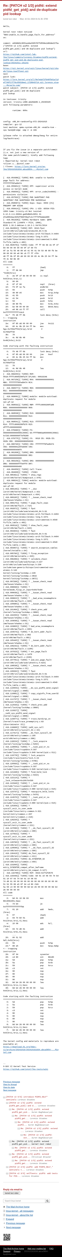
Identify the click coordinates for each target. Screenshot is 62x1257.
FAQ (51, 1248)
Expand (10, 1219)
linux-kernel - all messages (19, 1211)
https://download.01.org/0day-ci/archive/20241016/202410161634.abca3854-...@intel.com (31, 1050)
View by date (9, 1087)
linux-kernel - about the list (19, 1215)
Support (6, 1251)
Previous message (11, 1082)
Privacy (17, 1251)
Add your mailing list (37, 1248)
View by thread (10, 1084)
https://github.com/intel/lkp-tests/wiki (25, 1069)
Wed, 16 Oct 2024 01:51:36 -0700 (34, 19)
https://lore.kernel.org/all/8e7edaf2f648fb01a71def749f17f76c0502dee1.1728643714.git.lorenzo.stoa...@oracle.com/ (31, 82)
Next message (9, 1090)
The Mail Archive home (18, 1207)
